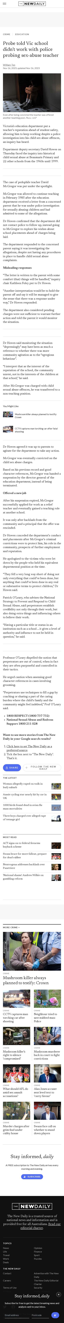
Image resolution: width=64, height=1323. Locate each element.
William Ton (9, 65)
